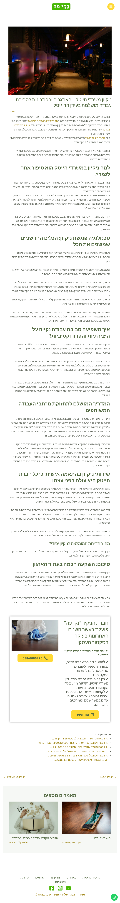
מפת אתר (60, 881)
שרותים (39, 877)
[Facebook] (52, 888)
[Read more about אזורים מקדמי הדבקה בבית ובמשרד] (33, 817)
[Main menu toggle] (111, 6)
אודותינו (24, 877)
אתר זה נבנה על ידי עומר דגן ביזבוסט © (60, 894)
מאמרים (12, 111)
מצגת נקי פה (102, 838)
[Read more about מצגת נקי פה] (86, 817)
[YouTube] (68, 888)
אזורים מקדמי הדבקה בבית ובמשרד (35, 838)
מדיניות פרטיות (91, 877)
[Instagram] (60, 888)
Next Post (108, 777)
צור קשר (55, 877)
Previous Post (14, 777)
